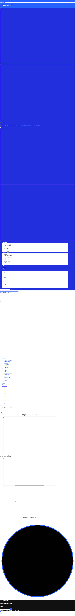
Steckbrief (4, 242)
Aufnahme (6, 363)
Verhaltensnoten (7, 376)
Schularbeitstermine (8, 255)
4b (5, 285)
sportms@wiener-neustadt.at (5, 5)
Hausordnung (7, 258)
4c (4, 287)
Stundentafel (6, 248)
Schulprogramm (7, 245)
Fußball (4, 267)
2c (4, 278)
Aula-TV (6, 264)
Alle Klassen (4, 386)
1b (4, 272)
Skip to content (3, 2)
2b (5, 277)
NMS (3, 265)
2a (5, 275)
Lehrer (5, 254)
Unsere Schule (5, 252)
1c (4, 274)
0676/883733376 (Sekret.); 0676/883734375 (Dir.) (33, 125)
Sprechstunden (7, 261)
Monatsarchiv (2, 603)
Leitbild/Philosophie (8, 244)
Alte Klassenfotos (7, 262)
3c (4, 399)
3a (5, 280)
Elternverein (6, 251)
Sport (3, 268)
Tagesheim (6, 249)
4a (5, 284)
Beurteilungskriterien (8, 373)
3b (5, 281)
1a (4, 271)
